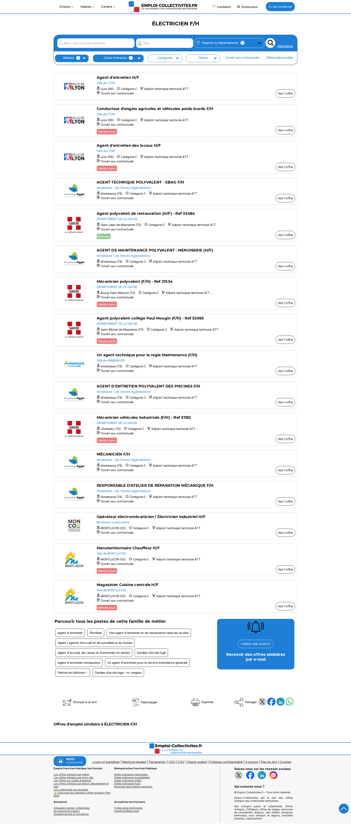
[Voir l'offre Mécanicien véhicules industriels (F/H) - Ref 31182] (175, 429)
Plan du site (269, 762)
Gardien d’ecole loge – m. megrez (118, 673)
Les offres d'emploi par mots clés (73, 777)
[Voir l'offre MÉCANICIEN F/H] (175, 463)
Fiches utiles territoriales (128, 807)
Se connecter (282, 7)
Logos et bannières (106, 762)
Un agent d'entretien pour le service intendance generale (147, 663)
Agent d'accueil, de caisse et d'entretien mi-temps (94, 653)
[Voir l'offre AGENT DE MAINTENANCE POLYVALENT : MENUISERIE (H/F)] (175, 259)
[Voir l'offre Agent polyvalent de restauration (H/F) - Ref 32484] (175, 225)
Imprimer (207, 702)
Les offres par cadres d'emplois (72, 780)
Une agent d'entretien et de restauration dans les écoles (149, 633)
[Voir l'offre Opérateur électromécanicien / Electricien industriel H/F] (175, 525)
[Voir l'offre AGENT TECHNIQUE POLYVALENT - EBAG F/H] (175, 191)
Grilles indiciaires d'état (127, 780)
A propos (251, 762)
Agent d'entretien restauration (79, 663)
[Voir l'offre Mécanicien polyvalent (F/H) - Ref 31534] (175, 293)
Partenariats (157, 762)
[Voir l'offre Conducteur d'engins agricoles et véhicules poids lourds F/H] (175, 120)
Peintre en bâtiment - (73, 673)
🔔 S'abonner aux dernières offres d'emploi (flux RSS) (82, 794)
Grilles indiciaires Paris (127, 783)
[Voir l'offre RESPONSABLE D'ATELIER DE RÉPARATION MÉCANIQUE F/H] (175, 494)
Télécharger (148, 702)
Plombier (96, 633)
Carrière (107, 7)
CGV (181, 762)
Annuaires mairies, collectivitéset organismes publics (72, 809)
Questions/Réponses (126, 811)
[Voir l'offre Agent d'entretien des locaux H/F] (175, 157)
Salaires (86, 7)
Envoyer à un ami (84, 702)
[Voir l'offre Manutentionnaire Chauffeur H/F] (175, 560)
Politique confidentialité (226, 762)
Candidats (224, 7)
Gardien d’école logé (151, 653)
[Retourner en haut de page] (344, 809)
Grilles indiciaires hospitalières (132, 777)
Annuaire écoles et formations (71, 814)
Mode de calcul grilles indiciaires (133, 786)
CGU (172, 762)
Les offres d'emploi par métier (71, 774)
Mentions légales (134, 762)
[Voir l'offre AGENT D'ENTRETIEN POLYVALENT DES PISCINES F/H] (175, 395)
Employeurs (249, 7)
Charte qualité (197, 762)
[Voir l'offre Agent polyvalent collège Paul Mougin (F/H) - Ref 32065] (175, 330)
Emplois (65, 7)
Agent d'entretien (70, 633)
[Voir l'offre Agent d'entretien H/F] (175, 86)
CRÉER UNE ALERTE (255, 644)
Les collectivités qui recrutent (71, 789)
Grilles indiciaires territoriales (131, 774)
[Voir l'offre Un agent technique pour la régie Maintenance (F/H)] (175, 364)
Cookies (285, 762)
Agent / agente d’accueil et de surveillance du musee (95, 643)
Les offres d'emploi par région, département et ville (81, 785)
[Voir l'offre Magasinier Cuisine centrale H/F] (175, 596)
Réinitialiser (285, 46)
